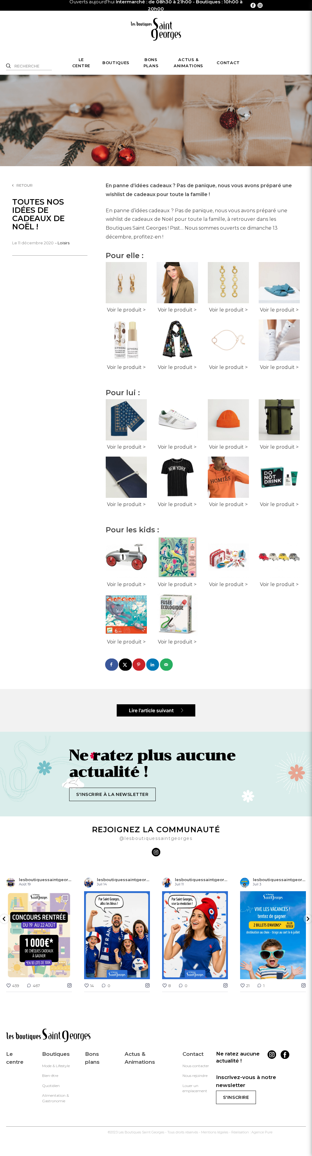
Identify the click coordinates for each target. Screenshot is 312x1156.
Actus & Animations (188, 62)
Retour (24, 185)
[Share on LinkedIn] (153, 664)
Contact (228, 62)
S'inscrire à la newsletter (112, 794)
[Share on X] (125, 664)
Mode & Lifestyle (56, 1065)
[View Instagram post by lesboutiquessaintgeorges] (65, 971)
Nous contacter (196, 1065)
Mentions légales (214, 1132)
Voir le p (269, 504)
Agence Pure (261, 1132)
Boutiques (115, 62)
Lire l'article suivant (152, 710)
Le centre (81, 62)
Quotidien (51, 1085)
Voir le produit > (126, 310)
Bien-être (50, 1075)
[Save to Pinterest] (139, 664)
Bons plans (151, 62)
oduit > (290, 504)
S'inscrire (236, 1097)
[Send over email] (167, 664)
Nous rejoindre (195, 1075)
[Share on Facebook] (112, 664)
